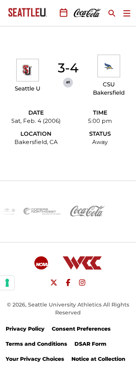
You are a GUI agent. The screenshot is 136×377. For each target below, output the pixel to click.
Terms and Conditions (36, 343)
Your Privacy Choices (35, 359)
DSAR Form (90, 343)
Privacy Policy (25, 328)
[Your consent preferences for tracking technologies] (7, 283)
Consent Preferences (81, 328)
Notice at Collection (98, 359)
